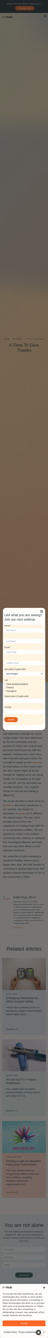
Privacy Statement (27, 1332)
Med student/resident (17, 684)
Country (7, 707)
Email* (7, 647)
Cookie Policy (10, 1332)
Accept (24, 1323)
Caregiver (12, 691)
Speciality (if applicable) (15, 669)
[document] (24, 669)
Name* (7, 626)
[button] (44, 1287)
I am (6, 680)
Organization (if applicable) (16, 696)
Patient (10, 687)
